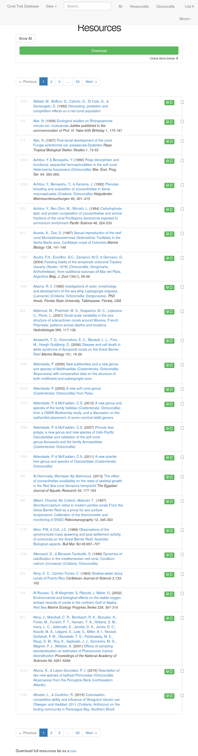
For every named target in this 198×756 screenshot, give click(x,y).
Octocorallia (165, 6)
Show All (25, 38)
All (120, 6)
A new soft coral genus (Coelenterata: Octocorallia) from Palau (67, 390)
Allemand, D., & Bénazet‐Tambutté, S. (62, 553)
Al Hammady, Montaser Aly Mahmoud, (63, 475)
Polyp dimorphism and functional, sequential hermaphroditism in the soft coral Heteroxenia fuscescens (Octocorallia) (76, 164)
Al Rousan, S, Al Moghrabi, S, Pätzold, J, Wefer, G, (72, 592)
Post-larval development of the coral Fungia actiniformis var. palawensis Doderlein (72, 142)
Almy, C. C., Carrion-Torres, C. (56, 573)
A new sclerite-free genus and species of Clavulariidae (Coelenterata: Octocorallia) (75, 461)
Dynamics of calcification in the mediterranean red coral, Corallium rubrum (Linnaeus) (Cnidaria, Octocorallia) (77, 558)
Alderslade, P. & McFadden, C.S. (58, 403)
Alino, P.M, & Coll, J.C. (50, 529)
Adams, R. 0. (43, 286)
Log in (189, 6)
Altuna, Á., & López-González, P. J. (59, 670)
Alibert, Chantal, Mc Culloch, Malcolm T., (64, 500)
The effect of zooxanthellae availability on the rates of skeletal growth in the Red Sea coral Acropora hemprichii (77, 480)
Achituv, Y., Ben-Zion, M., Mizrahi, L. (60, 208)
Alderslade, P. (43, 364)
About (183, 18)
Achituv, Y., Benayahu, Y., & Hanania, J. (63, 184)
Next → (91, 81)
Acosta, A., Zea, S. (47, 232)
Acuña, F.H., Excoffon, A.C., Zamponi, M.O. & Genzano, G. (78, 257)
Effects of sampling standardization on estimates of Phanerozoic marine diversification (73, 651)
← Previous (27, 81)
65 (78, 81)
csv (73, 750)
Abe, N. (39, 120)
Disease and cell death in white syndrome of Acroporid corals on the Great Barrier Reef (76, 349)
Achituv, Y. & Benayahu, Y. (53, 159)
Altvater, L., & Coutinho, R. (53, 694)
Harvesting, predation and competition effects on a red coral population (70, 108)
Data (50, 6)
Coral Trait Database (23, 6)
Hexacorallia (139, 6)
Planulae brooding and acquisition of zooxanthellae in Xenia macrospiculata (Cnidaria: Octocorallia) (76, 189)
